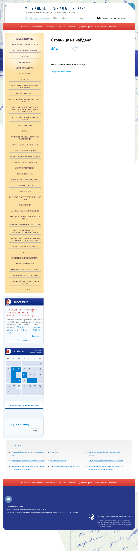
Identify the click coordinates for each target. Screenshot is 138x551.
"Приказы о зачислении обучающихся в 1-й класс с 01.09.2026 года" (24, 330)
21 (29, 380)
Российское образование (58, 461)
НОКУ (25, 252)
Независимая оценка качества (23, 405)
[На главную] (26, 18)
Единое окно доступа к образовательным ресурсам (106, 461)
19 (19, 380)
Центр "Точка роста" (25, 68)
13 (24, 375)
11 (13, 375)
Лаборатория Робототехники (25, 275)
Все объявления (24, 340)
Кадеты (72, 27)
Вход (35, 431)
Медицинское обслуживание (25, 162)
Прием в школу (25, 62)
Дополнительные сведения (25, 51)
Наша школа (25, 74)
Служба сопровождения (25, 151)
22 (35, 380)
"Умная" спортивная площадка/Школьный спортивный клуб (25, 240)
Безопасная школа (25, 93)
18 (13, 380)
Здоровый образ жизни (25, 168)
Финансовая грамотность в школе (25, 225)
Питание (25, 56)
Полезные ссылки (25, 186)
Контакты (113, 27)
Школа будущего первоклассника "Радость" (25, 100)
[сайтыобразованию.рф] (131, 7)
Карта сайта (24, 289)
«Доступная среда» (85, 27)
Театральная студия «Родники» (25, 180)
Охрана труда (25, 191)
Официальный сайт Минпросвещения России (65, 466)
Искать (81, 18)
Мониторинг (25, 205)
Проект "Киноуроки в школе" (25, 246)
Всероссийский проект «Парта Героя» (25, 282)
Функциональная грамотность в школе (25, 218)
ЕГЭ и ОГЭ (25, 80)
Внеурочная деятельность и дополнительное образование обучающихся (25, 109)
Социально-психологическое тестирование (25, 138)
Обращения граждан (25, 39)
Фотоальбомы (100, 27)
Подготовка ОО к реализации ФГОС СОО (25, 198)
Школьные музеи (25, 174)
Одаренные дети (25, 125)
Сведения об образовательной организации (39, 27)
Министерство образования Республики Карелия (27, 461)
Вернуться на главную (61, 72)
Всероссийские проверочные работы (25, 118)
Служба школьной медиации (25, 145)
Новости (62, 27)
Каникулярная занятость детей (25, 211)
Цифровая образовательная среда (25, 156)
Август (38, 350)
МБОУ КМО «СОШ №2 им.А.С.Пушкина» (56, 8)
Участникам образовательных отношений (25, 87)
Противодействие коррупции (25, 45)
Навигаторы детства (25, 264)
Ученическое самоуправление (25, 270)
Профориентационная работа (24, 258)
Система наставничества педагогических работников (25, 232)
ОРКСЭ (25, 131)
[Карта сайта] (31, 18)
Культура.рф (54, 452)
